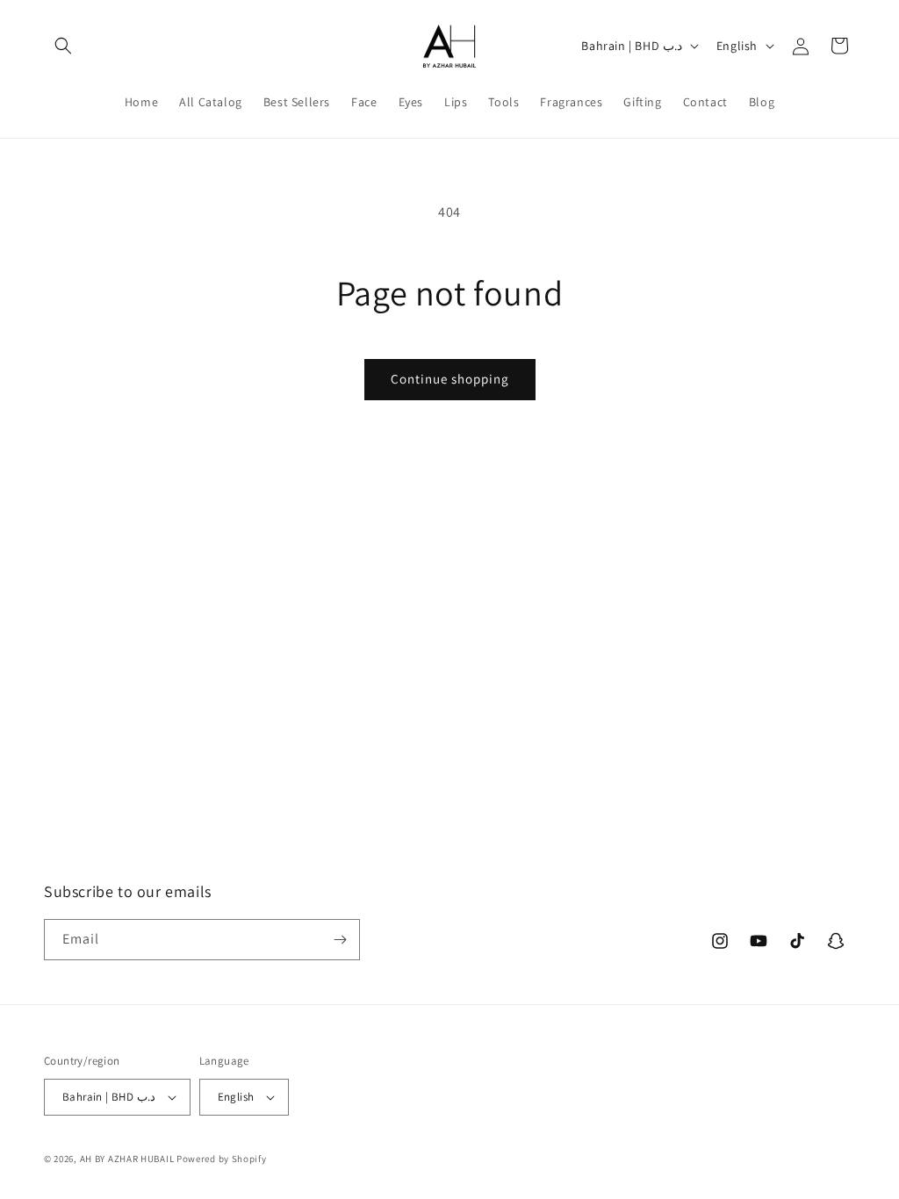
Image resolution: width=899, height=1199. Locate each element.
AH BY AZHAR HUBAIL (127, 1158)
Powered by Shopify (221, 1158)
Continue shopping (450, 378)
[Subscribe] (339, 939)
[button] (63, 45)
